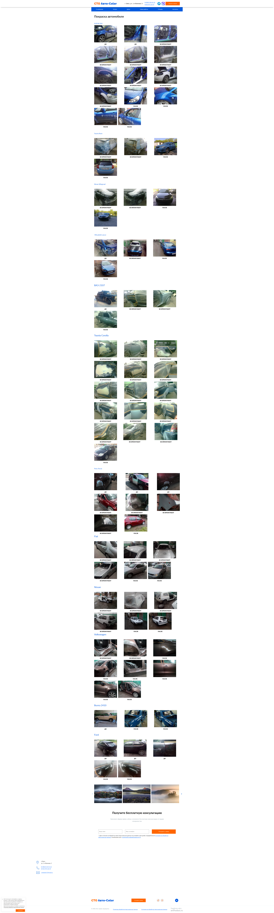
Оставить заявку (138, 900)
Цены (128, 9)
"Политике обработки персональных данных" (14, 907)
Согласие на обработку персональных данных (154, 909)
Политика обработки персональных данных (125, 909)
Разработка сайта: (176, 908)
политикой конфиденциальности (131, 837)
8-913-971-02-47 (149, 4)
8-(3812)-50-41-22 (150, 2)
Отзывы (160, 9)
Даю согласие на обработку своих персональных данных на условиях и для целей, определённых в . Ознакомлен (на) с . (133, 836)
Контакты (175, 9)
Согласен (20, 910)
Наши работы (144, 9)
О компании (99, 9)
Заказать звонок (172, 3)
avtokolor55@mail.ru (47, 872)
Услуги (115, 9)
